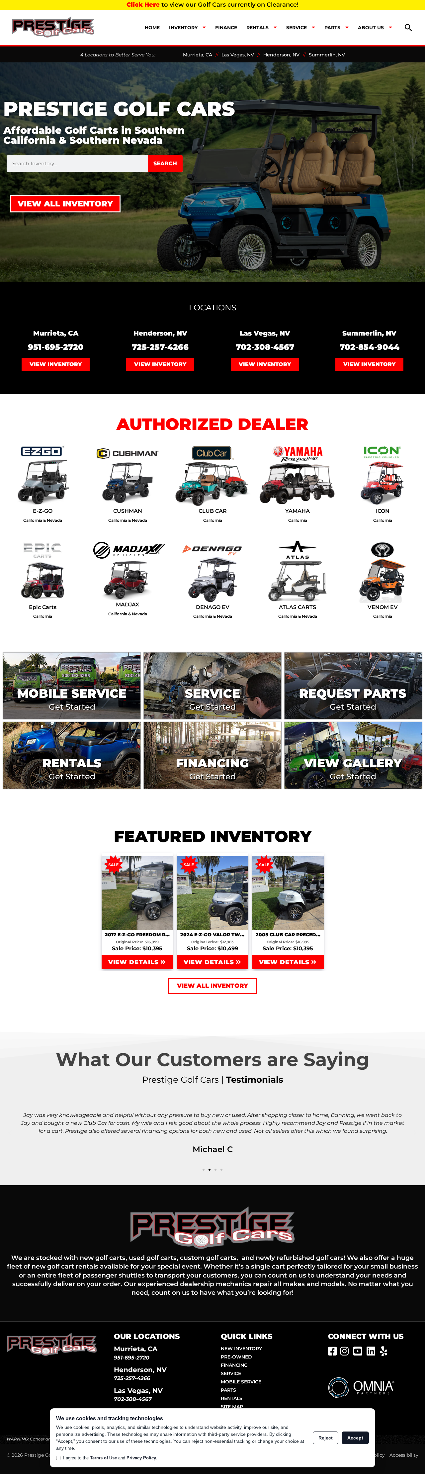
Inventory (183, 28)
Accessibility (403, 1455)
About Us (371, 28)
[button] (408, 28)
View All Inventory (65, 203)
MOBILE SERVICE (241, 1382)
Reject (325, 1437)
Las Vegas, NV (237, 55)
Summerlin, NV (327, 55)
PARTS (228, 1390)
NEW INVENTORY (241, 1349)
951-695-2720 (56, 347)
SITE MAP (232, 1407)
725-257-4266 (160, 347)
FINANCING (234, 1365)
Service (296, 28)
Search (165, 163)
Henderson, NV (281, 55)
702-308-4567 (265, 347)
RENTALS (231, 1398)
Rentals (257, 28)
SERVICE (231, 1373)
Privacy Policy (141, 1457)
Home (152, 28)
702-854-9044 (369, 347)
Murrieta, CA (197, 55)
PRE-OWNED (236, 1357)
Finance (226, 28)
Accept (355, 1437)
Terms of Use (103, 1457)
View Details (134, 962)
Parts (332, 28)
